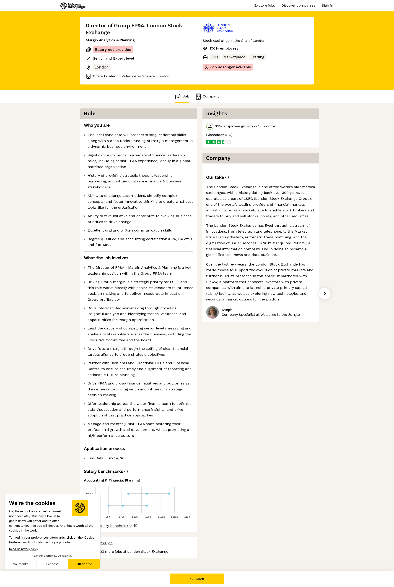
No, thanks (20, 564)
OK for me (84, 564)
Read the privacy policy (23, 549)
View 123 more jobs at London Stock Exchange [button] (128, 551)
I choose (52, 564)
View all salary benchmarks (108, 526)
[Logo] (73, 6)
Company (211, 96)
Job (186, 96)
